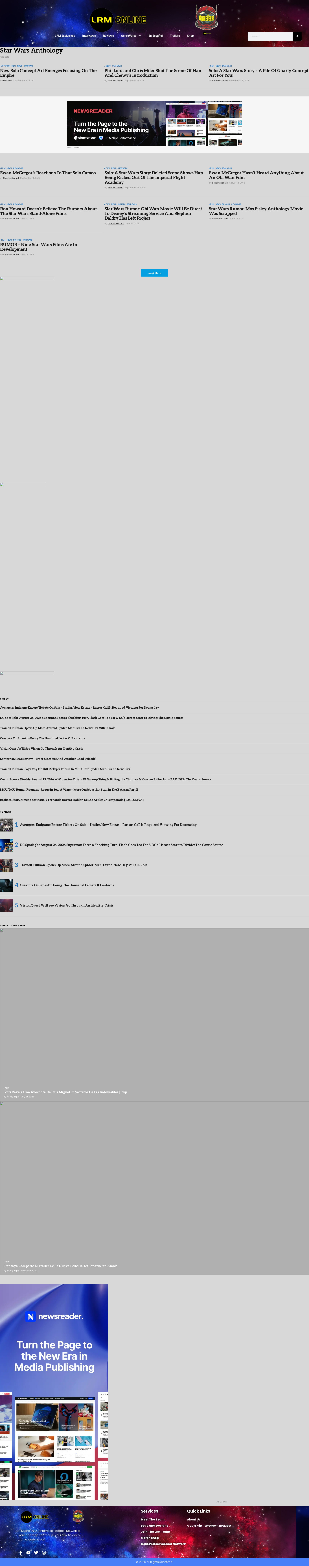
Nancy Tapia (13, 1096)
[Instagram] (44, 1553)
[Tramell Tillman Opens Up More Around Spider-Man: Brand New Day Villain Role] (6, 865)
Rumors (121, 204)
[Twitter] (36, 1553)
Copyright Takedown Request (209, 1526)
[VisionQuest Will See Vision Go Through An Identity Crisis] (6, 905)
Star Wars (28, 66)
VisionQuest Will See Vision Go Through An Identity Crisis (41, 749)
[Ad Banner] (154, 123)
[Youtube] (28, 1553)
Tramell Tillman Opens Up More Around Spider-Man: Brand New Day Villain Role (57, 728)
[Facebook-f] (21, 1553)
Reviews (108, 35)
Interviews (89, 35)
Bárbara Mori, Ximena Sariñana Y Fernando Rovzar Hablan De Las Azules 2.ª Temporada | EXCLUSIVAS (72, 800)
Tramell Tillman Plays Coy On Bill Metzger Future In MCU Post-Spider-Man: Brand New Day (65, 769)
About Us (193, 1519)
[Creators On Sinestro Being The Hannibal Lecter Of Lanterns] (6, 885)
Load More (154, 273)
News (19, 66)
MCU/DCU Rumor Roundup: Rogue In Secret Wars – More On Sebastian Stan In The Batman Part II (69, 790)
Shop (190, 35)
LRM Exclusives (65, 35)
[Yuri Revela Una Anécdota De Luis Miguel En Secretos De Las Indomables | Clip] (154, 1015)
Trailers (175, 35)
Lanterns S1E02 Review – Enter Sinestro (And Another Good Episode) (48, 759)
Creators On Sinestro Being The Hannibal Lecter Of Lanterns (42, 738)
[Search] (297, 36)
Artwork (5, 66)
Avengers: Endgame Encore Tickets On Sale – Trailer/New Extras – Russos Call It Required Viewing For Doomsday (79, 707)
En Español (155, 35)
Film (14, 66)
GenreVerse (129, 35)
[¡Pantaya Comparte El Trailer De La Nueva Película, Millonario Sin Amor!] (154, 1188)
